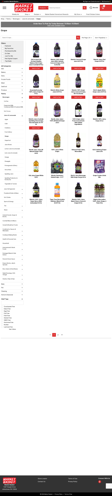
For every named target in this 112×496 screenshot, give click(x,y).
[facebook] (99, 482)
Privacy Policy (72, 481)
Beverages (16, 19)
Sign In (87, 1)
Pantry (8, 19)
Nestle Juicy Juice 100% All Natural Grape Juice (57, 120)
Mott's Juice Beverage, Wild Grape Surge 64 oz (78, 176)
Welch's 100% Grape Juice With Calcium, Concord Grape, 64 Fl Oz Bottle (57, 62)
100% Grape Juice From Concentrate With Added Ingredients (78, 121)
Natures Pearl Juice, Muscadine (78, 150)
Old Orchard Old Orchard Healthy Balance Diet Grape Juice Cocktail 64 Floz (36, 62)
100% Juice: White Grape (57, 150)
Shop (2, 19)
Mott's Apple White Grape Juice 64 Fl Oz (99, 91)
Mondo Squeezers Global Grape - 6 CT (57, 176)
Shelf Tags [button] (4, 299)
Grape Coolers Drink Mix (99, 176)
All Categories (6, 66)
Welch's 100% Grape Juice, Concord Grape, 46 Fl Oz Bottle (78, 91)
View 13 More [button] (12, 329)
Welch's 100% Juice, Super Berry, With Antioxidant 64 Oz (36, 201)
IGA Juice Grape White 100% (36, 176)
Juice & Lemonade (28, 19)
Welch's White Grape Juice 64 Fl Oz (57, 91)
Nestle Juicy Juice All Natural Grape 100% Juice (36, 151)
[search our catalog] (85, 7)
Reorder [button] (95, 7)
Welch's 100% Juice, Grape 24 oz (99, 120)
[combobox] (43, 8)
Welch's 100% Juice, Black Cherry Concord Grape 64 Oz (78, 201)
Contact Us (41, 481)
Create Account (95, 1)
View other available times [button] (56, 25)
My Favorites (105, 1)
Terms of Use (72, 478)
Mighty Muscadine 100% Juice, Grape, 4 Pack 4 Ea (99, 201)
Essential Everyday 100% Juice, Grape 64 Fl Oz (36, 91)
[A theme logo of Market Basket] (24, 7)
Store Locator (42, 478)
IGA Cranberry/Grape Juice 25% (99, 150)
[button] (14, 1)
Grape (38, 19)
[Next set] (62, 335)
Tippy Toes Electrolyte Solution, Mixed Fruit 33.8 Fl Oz (57, 201)
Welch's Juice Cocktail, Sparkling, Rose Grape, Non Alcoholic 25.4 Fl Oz (36, 121)
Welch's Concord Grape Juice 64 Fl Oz (78, 60)
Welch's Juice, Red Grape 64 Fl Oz (99, 60)
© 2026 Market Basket (46, 494)
